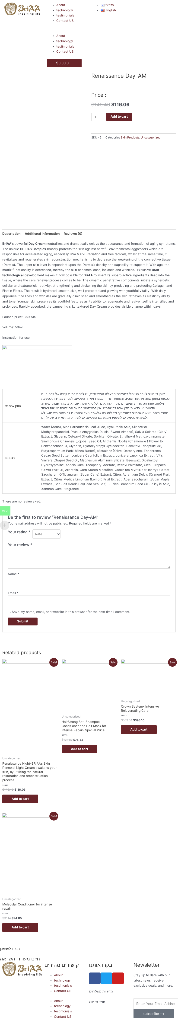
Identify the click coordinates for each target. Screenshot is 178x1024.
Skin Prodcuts (130, 137)
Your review (20, 544)
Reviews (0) (73, 233)
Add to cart (119, 116)
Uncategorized (151, 137)
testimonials (65, 15)
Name (13, 574)
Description (11, 233)
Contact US (65, 21)
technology (64, 10)
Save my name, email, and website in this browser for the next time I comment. (71, 612)
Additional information (42, 233)
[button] (67, 30)
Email (13, 593)
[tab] (11, 233)
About (60, 5)
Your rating (19, 532)
